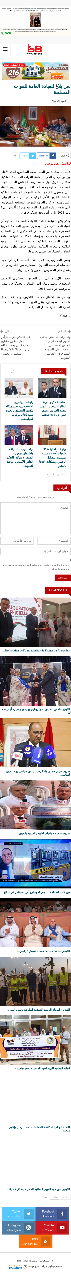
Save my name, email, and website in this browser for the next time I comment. (36, 567)
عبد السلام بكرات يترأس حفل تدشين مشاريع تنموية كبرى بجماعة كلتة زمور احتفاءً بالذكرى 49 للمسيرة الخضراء (15, 345)
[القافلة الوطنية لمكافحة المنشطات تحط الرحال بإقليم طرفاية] (35, 1098)
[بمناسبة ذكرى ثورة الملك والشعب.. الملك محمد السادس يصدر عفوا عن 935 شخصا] (52, 388)
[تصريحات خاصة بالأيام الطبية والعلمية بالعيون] (35, 805)
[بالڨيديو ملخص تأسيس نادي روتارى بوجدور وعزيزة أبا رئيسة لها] (35, 681)
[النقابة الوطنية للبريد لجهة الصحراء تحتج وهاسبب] (35, 1040)
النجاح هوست (34, 1266)
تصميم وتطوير (55, 1266)
